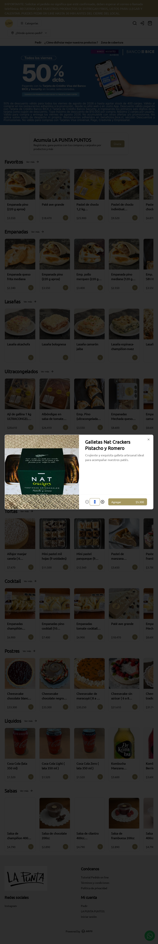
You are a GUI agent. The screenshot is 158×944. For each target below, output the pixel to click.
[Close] (148, 439)
